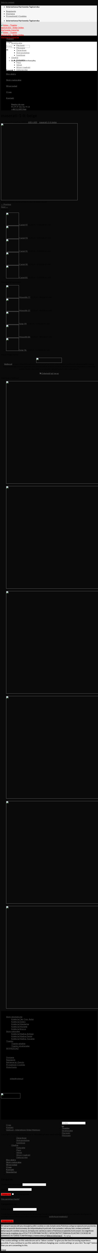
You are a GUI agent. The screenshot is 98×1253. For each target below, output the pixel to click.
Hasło (4, 1189)
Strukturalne (16, 43)
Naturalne (20, 60)
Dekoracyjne (22, 69)
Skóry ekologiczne (14, 1016)
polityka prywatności (58, 1216)
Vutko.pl (8, 364)
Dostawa (10, 13)
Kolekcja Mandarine (20, 1024)
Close (3, 1250)
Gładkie (14, 57)
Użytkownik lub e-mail (11, 1184)
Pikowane (20, 48)
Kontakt (10, 98)
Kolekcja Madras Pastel (21, 1036)
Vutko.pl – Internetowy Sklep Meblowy (23, 1130)
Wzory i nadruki (23, 67)
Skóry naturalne (13, 80)
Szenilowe (20, 55)
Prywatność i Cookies (16, 16)
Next (4, 207)
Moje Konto (11, 1067)
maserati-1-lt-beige (48, 122)
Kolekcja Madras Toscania (22, 1038)
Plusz (18, 62)
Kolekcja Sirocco (18, 1029)
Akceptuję (67, 1236)
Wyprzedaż (11, 86)
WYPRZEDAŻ (12, 1048)
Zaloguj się (6, 1194)
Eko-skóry (11, 74)
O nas (9, 92)
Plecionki (20, 45)
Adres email (7, 1209)
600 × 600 (32, 122)
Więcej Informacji (54, 1235)
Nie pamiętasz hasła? (10, 1199)
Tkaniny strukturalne (20, 1046)
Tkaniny (10, 38)
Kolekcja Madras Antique (22, 1034)
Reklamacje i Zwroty (15, 1062)
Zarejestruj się (7, 1221)
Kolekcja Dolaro (18, 1021)
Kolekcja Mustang (19, 1026)
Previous (6, 204)
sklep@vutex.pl (16, 1078)
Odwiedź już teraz (50, 373)
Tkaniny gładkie (18, 1043)
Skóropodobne (22, 52)
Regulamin (11, 11)
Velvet (19, 65)
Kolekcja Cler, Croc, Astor (22, 1019)
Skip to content (7, 2)
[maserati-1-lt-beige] (39, 199)
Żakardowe (21, 50)
